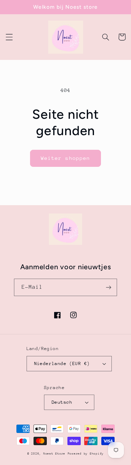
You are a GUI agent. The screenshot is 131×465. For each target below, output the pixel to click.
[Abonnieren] (109, 287)
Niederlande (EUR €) (62, 363)
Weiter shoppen (65, 158)
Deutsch (62, 402)
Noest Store (54, 453)
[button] (9, 37)
